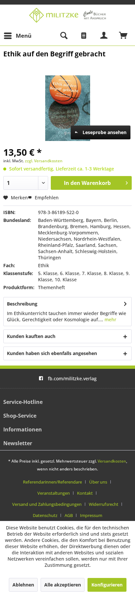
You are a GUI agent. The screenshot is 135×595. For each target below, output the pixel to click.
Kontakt (85, 493)
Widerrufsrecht (103, 504)
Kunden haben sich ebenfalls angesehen (52, 353)
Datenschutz (45, 515)
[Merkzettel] (83, 35)
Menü (23, 35)
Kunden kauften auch (31, 336)
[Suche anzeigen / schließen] (63, 35)
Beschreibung (22, 304)
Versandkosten (112, 461)
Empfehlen (46, 197)
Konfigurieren (107, 585)
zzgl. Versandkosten (44, 161)
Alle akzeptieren (62, 585)
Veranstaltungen (53, 493)
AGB (69, 515)
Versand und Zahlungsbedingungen (47, 504)
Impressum (91, 515)
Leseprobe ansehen (104, 132)
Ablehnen (23, 585)
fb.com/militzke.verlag (72, 378)
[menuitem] (17, 35)
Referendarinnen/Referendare (52, 482)
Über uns (98, 482)
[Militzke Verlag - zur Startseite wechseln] (67, 15)
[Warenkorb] (123, 35)
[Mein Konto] (104, 35)
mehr (109, 319)
